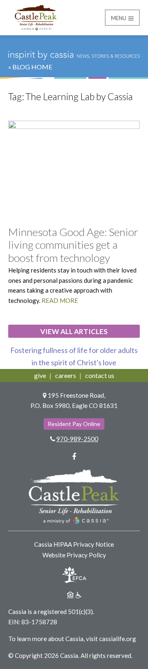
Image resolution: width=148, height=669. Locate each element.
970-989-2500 (77, 438)
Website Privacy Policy (74, 555)
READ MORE (60, 300)
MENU (119, 18)
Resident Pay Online (74, 423)
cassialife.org (117, 638)
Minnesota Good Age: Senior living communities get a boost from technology (73, 244)
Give (40, 375)
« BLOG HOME (30, 67)
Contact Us (99, 375)
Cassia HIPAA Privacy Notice (74, 544)
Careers (65, 375)
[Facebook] (74, 456)
